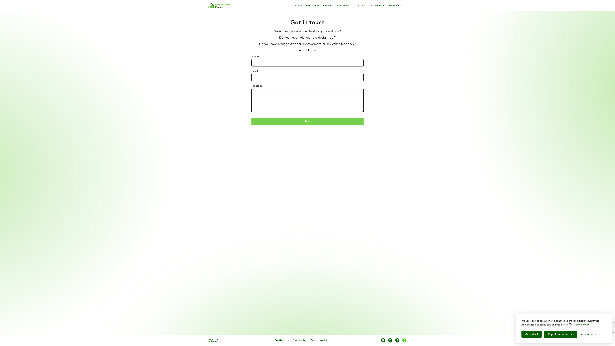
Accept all (531, 334)
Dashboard (397, 5)
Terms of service (318, 340)
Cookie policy (282, 340)
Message (257, 85)
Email (254, 71)
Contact (359, 5)
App (308, 5)
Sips (317, 5)
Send (307, 121)
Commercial (377, 5)
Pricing (327, 5)
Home (298, 5)
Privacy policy (300, 340)
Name (255, 56)
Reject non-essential (560, 334)
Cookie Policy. (582, 325)
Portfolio (343, 5)
